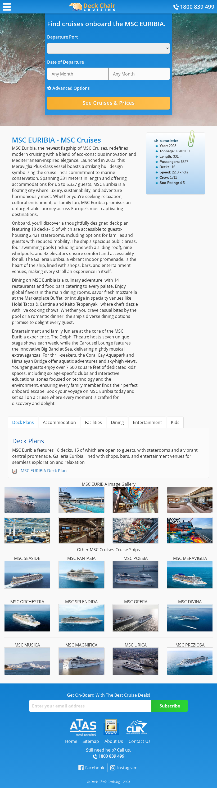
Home (71, 741)
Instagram (127, 768)
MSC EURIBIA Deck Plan (44, 471)
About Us (114, 741)
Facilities (93, 422)
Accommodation (59, 422)
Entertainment (147, 422)
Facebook (94, 768)
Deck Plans (23, 422)
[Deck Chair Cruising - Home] (92, 6)
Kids (175, 422)
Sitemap (91, 741)
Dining (117, 422)
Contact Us (140, 741)
